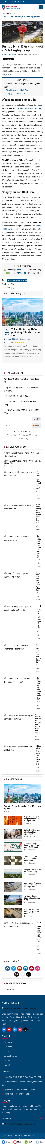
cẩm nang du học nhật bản (18, 280)
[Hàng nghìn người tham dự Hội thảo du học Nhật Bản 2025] (14, 847)
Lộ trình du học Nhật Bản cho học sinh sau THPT (32, 898)
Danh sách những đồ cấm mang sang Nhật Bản (38, 512)
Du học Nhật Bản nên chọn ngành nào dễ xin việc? (38, 480)
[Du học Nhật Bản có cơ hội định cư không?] (14, 873)
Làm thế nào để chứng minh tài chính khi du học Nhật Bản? (32, 885)
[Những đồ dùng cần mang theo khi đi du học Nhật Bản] (14, 913)
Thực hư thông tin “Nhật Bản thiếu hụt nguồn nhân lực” (31, 858)
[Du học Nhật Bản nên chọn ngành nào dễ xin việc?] (20, 474)
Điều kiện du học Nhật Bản (17, 90)
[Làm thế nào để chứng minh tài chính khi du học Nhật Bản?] (14, 887)
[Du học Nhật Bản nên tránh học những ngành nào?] (14, 834)
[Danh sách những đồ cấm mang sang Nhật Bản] (20, 507)
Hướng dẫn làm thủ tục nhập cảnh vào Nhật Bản (38, 581)
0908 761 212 (22, 270)
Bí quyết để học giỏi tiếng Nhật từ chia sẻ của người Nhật (32, 819)
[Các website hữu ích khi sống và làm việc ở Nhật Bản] (19, 717)
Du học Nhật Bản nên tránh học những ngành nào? (32, 832)
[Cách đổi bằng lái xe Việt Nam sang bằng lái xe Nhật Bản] (20, 608)
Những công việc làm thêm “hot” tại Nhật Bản (38, 753)
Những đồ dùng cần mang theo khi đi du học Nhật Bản (31, 911)
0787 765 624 (21, 273)
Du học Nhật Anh (12, 339)
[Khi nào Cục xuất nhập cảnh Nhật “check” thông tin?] (20, 647)
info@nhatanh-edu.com (15, 1082)
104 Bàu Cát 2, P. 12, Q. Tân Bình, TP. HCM (23, 1077)
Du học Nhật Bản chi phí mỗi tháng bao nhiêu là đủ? (39, 688)
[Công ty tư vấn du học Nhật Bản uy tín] (15, 7)
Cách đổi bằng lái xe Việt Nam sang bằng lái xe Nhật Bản (39, 617)
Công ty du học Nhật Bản (16, 93)
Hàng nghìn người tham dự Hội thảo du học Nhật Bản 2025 (31, 845)
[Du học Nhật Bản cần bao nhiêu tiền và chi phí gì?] (20, 538)
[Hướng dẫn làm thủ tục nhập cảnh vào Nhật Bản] (20, 575)
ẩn (26, 80)
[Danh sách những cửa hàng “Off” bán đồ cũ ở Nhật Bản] (22, 455)
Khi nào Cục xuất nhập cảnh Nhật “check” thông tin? (38, 653)
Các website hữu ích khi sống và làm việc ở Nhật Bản (38, 722)
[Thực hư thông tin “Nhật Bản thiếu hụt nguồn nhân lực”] (14, 860)
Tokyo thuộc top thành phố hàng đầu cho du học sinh (26, 332)
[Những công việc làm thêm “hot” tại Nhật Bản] (20, 748)
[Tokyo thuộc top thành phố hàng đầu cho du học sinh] (22, 312)
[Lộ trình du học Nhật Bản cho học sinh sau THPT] (14, 900)
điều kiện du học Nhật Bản (31, 108)
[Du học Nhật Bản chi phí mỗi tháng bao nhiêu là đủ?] (20, 680)
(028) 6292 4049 (12, 1089)
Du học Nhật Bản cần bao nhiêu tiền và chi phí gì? (39, 546)
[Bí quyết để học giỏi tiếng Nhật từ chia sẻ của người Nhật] (14, 820)
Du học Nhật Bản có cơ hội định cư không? (32, 871)
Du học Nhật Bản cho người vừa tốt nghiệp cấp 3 (22, 48)
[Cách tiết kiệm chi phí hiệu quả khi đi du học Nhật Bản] (20, 925)
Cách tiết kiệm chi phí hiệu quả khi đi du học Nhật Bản (39, 933)
